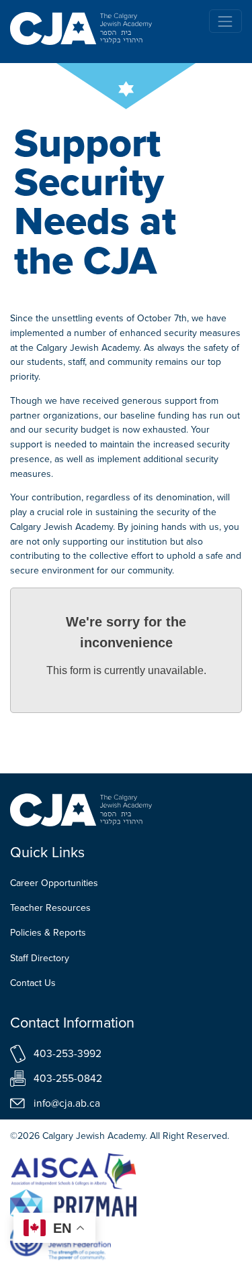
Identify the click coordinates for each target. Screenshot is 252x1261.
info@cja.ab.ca (67, 1103)
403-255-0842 (68, 1078)
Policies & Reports (48, 933)
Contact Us (33, 983)
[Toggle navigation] (225, 21)
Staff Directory (39, 958)
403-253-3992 (67, 1053)
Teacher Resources (50, 908)
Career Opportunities (54, 883)
